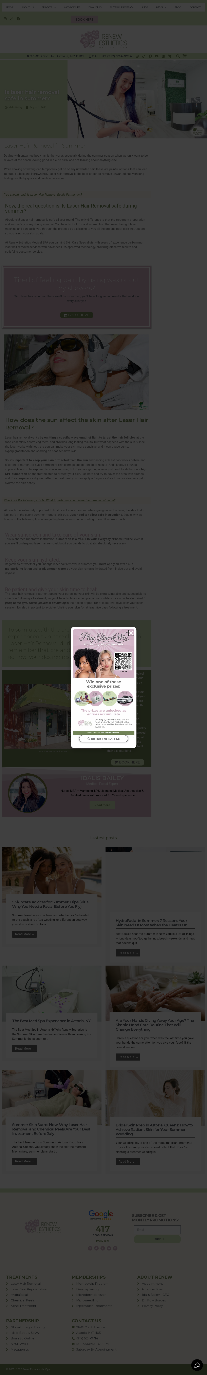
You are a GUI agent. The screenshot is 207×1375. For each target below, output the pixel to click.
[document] (103, 687)
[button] (131, 633)
